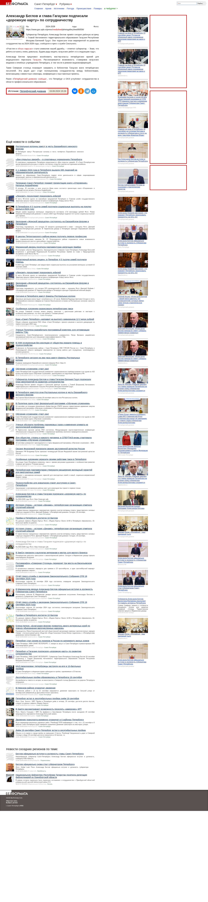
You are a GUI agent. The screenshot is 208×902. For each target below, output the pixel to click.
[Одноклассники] (81, 91)
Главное (38, 8)
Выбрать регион (12, 803)
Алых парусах (25, 49)
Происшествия (83, 8)
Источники (59, 8)
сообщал (42, 79)
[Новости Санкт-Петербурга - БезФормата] (14, 3)
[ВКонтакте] (75, 91)
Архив (48, 8)
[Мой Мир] (93, 91)
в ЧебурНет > (111, 8)
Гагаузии (37, 60)
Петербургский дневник (25, 79)
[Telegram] (87, 91)
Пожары (98, 8)
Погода (70, 8)
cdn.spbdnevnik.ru (16, 39)
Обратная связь (11, 801)
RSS (21, 806)
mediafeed (57, 29)
